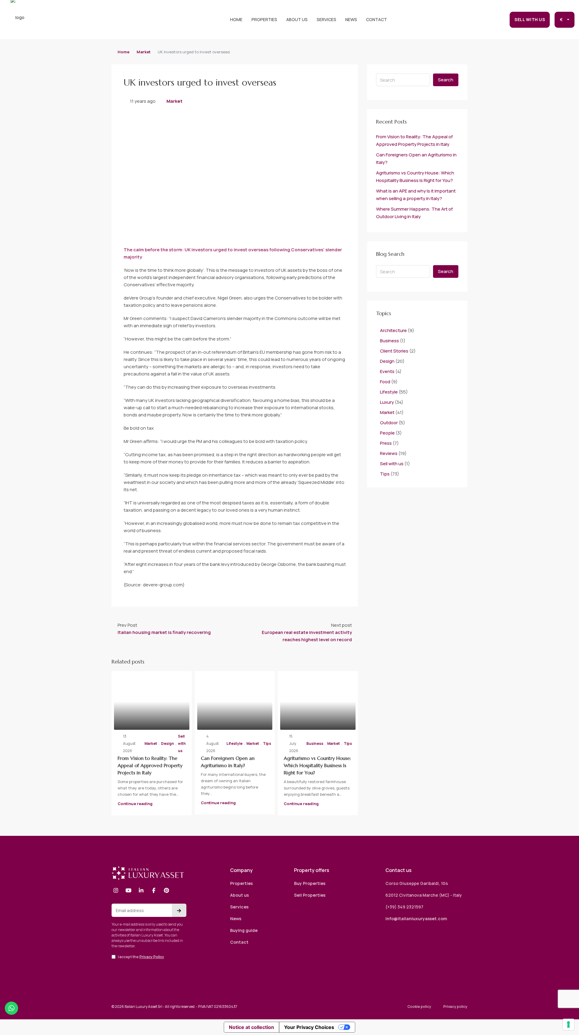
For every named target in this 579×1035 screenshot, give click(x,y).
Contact (376, 19)
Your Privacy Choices (309, 1027)
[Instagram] (116, 890)
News (351, 19)
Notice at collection (251, 1027)
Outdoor (389, 422)
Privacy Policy (151, 956)
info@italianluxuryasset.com (416, 918)
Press (386, 443)
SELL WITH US (529, 19)
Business (314, 743)
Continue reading (135, 803)
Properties (264, 19)
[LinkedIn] (141, 890)
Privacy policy (455, 1006)
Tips (267, 743)
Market (143, 52)
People (387, 433)
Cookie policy (419, 1006)
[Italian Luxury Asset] (148, 873)
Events (387, 371)
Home (236, 19)
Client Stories (394, 351)
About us (297, 19)
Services (326, 19)
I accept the (140, 956)
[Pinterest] (166, 890)
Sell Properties (309, 895)
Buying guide (244, 930)
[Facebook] (154, 890)
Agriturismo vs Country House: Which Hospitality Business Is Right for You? (317, 765)
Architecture (393, 330)
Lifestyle (234, 743)
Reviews (388, 453)
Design (167, 743)
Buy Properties (309, 883)
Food (385, 381)
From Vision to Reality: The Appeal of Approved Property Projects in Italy (150, 765)
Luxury (387, 402)
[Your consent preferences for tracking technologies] (568, 1024)
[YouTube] (128, 890)
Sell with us (182, 743)
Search (445, 80)
